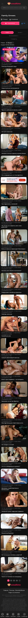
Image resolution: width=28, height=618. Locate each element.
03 (14, 580)
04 (17, 580)
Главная (5, 590)
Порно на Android (14, 592)
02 (11, 580)
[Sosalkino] (14, 3)
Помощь (11, 590)
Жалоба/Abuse (20, 590)
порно (14, 595)
